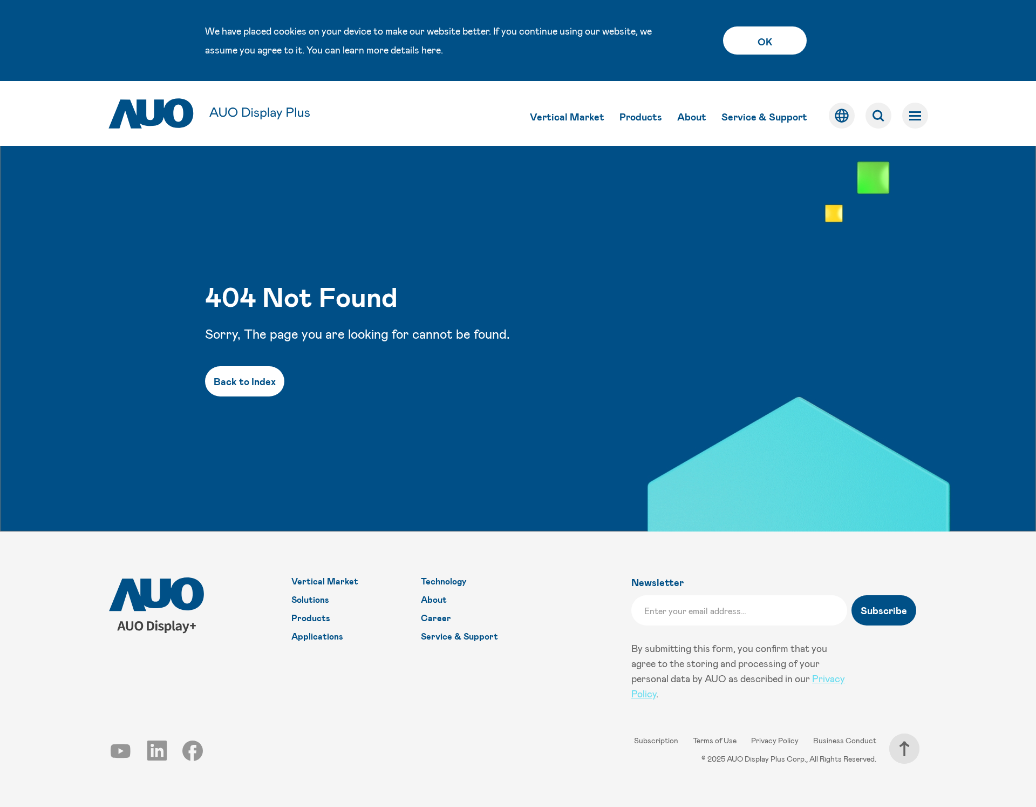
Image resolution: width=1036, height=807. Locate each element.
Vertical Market (567, 117)
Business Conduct (844, 740)
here (431, 50)
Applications (317, 636)
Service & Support (764, 117)
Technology (444, 581)
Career (436, 618)
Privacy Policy (775, 740)
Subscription (657, 740)
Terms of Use (715, 740)
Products (640, 117)
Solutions (310, 599)
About (691, 117)
